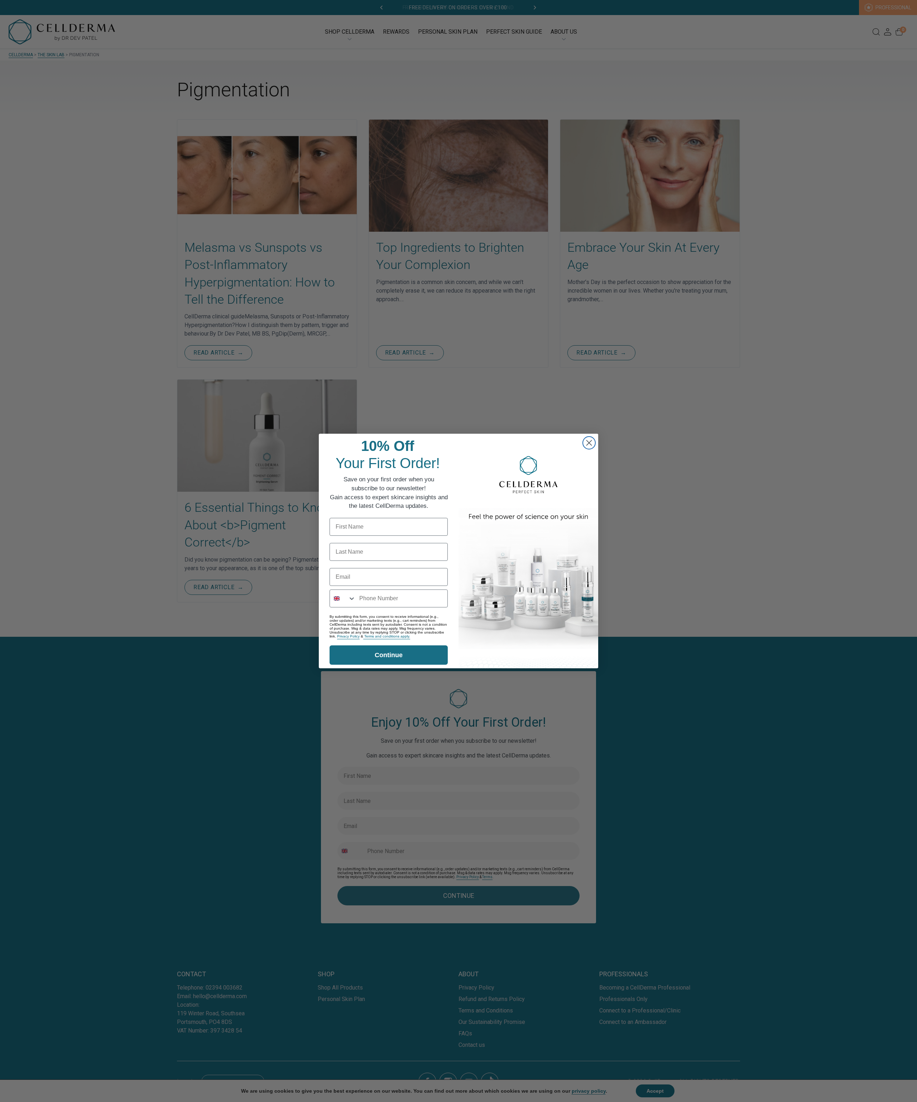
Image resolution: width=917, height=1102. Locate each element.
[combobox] (343, 598)
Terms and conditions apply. (386, 636)
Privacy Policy (348, 636)
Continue (389, 655)
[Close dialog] (589, 443)
